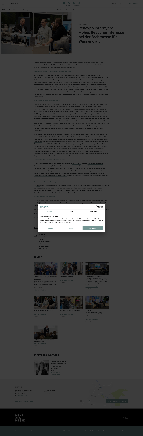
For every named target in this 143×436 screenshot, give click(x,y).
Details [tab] (71, 211)
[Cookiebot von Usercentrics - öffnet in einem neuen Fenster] (96, 206)
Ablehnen (50, 228)
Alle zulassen (92, 228)
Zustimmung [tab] (49, 211)
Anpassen (70, 228)
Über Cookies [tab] (93, 211)
